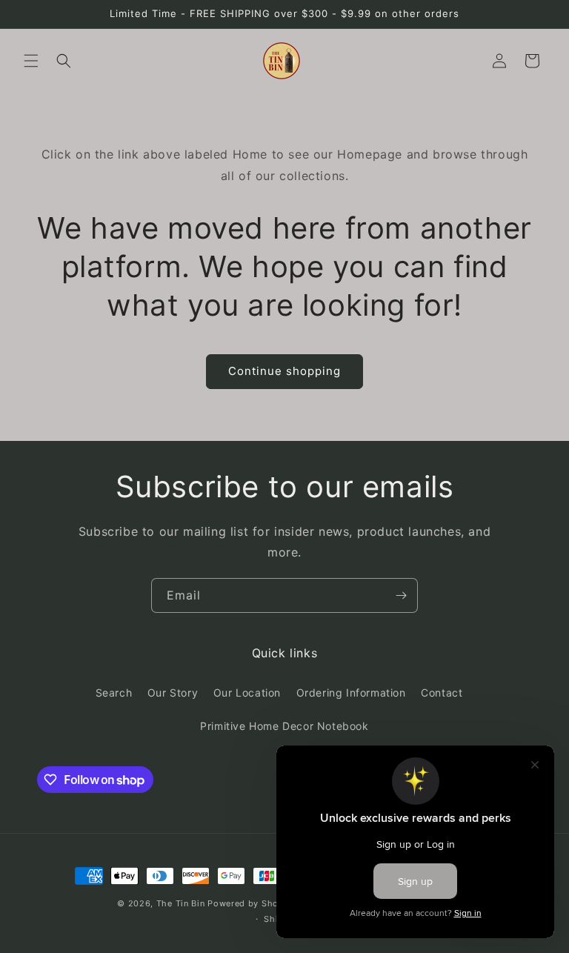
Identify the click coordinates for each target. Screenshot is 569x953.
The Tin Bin (180, 903)
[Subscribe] (401, 595)
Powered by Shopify (251, 903)
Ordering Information (351, 692)
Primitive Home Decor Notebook (284, 726)
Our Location (247, 692)
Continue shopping (284, 371)
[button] (31, 60)
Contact (441, 692)
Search (114, 692)
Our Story (172, 692)
